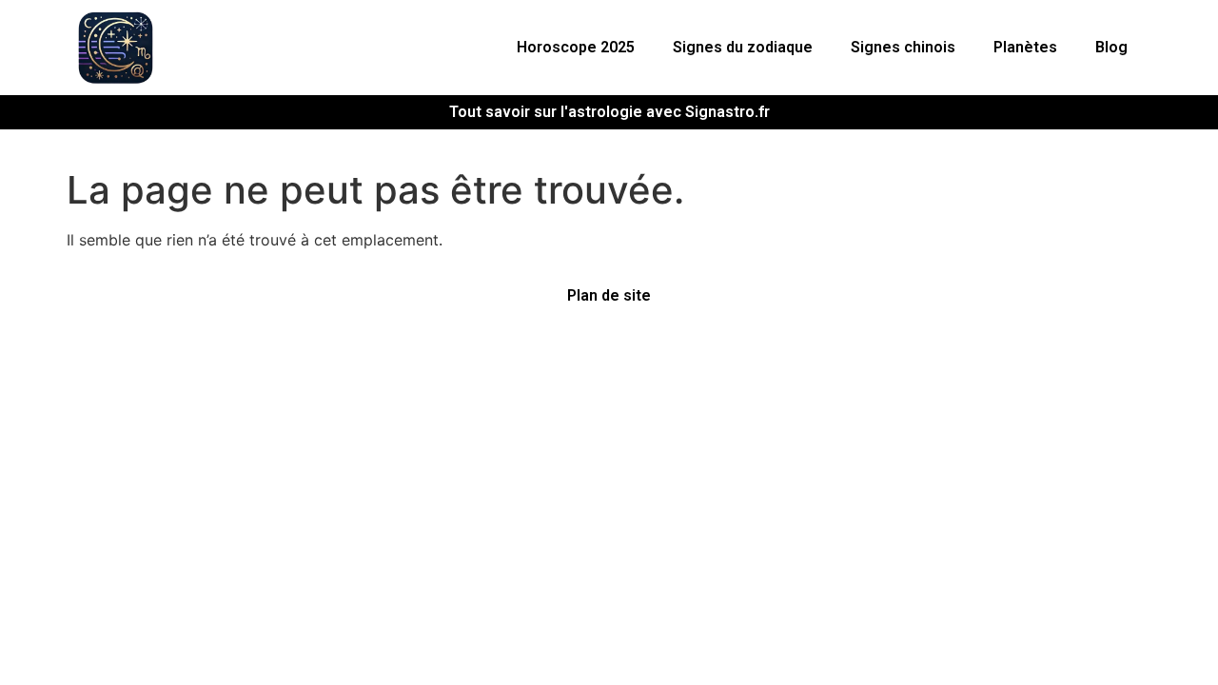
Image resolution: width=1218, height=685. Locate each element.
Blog (1111, 47)
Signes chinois (903, 47)
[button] (580, 47)
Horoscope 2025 (576, 47)
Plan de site (609, 295)
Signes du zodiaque (743, 47)
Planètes (1025, 47)
